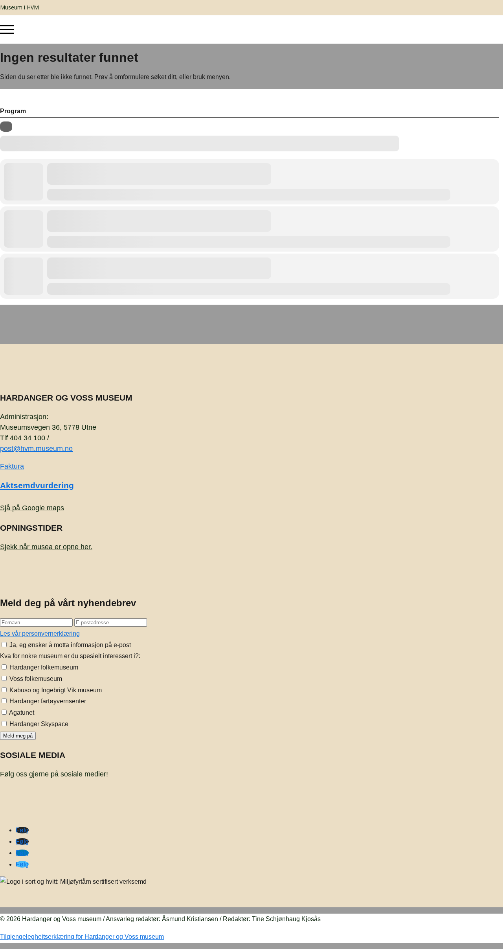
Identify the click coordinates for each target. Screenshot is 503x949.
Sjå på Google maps (32, 508)
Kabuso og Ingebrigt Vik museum (55, 690)
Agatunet (21, 712)
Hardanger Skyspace (38, 724)
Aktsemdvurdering (37, 485)
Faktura (12, 466)
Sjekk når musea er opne (46, 547)
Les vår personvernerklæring (40, 633)
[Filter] (6, 126)
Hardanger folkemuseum (43, 667)
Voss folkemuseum (35, 678)
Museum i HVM (19, 7)
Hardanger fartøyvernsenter (47, 701)
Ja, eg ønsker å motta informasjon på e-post (69, 645)
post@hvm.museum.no (36, 448)
